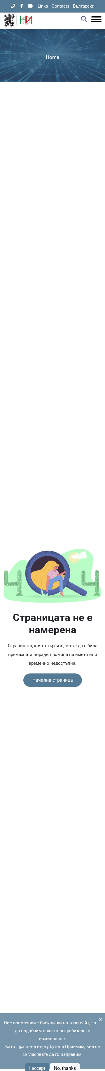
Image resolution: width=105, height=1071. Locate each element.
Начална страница (52, 680)
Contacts (60, 6)
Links (43, 6)
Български (83, 6)
